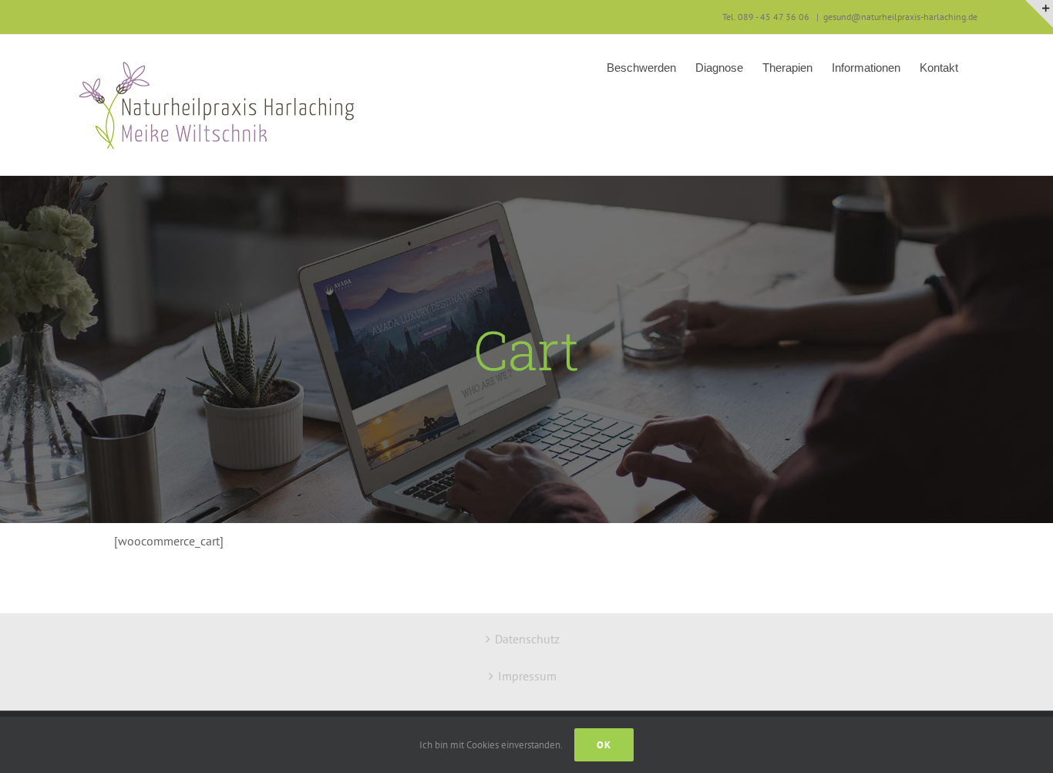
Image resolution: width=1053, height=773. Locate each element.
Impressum (527, 676)
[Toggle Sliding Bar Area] (1039, 14)
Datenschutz (527, 638)
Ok (604, 744)
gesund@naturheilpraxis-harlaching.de (900, 16)
